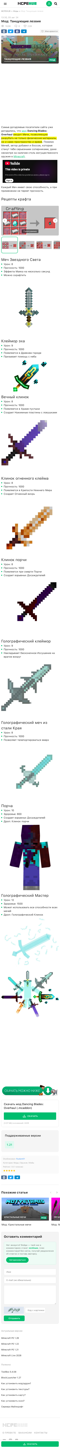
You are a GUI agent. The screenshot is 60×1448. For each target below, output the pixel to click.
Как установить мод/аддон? (16, 1383)
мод (24, 130)
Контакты (40, 1433)
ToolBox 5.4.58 (8, 1372)
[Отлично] (14, 1171)
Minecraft (19, 156)
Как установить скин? (12, 1401)
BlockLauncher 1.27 (11, 1377)
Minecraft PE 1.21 (10, 1349)
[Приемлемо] (7, 1171)
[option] (30, 221)
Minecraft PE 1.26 (10, 1338)
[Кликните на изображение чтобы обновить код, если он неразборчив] (14, 1310)
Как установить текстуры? (15, 1389)
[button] (5, 3)
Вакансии (25, 1433)
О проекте (9, 1433)
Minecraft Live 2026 (11, 1355)
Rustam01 (20, 1159)
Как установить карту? (13, 1395)
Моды (15, 11)
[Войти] (49, 3)
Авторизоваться (17, 1260)
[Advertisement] (30, 94)
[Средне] (9, 1171)
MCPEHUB (5, 11)
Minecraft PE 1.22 (10, 1344)
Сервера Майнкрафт (12, 1406)
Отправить (14, 1318)
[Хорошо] (11, 1171)
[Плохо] (4, 1171)
